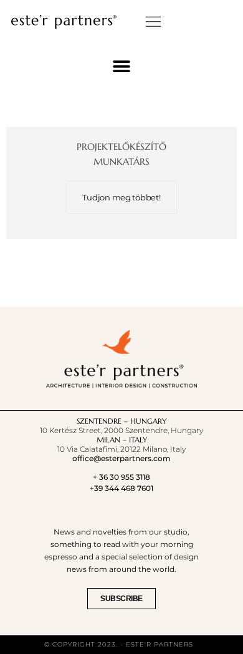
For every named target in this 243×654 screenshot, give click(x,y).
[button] (154, 21)
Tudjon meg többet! (121, 197)
